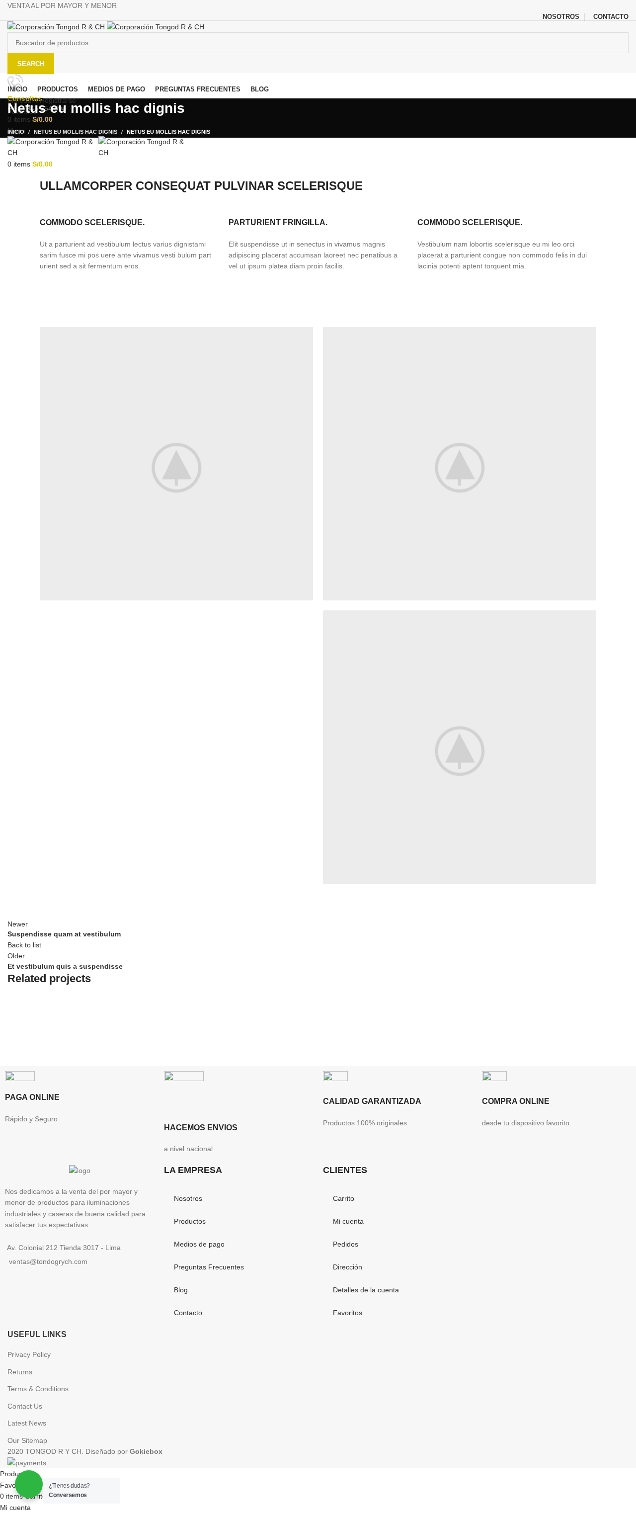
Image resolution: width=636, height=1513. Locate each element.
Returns (19, 1372)
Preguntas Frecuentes (209, 1267)
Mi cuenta (348, 1221)
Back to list (24, 945)
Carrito (343, 1198)
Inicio (15, 132)
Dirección (347, 1267)
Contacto (188, 1313)
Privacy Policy (29, 1354)
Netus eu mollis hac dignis (75, 132)
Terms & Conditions (38, 1389)
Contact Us (24, 1406)
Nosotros (188, 1198)
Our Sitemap (27, 1440)
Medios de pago (199, 1244)
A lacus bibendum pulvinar (92, 1029)
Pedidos (345, 1244)
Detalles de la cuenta (366, 1290)
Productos (190, 1221)
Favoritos (347, 1313)
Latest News (26, 1423)
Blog (181, 1290)
